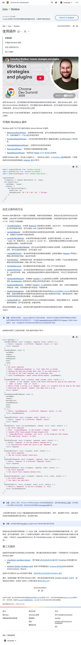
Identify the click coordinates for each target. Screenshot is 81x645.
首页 (4, 26)
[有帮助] (73, 26)
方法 (39, 279)
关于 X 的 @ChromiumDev (63, 615)
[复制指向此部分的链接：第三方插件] (17, 546)
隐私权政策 (11, 635)
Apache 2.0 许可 (68, 597)
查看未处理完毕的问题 (10, 618)
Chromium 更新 (34, 615)
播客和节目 (32, 625)
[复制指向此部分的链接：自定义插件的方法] (25, 209)
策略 (11, 218)
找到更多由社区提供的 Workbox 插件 (48, 573)
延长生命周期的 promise (60, 291)
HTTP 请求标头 (42, 153)
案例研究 (32, 618)
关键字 (71, 578)
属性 (29, 160)
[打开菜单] (3, 2)
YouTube (57, 618)
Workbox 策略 (58, 157)
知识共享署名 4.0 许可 (35, 597)
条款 (4, 635)
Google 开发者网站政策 (25, 600)
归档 (30, 621)
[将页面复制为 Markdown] (25, 31)
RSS (56, 626)
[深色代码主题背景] (73, 166)
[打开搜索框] (52, 2)
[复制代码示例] (76, 166)
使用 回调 (46, 320)
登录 (76, 2)
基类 (44, 505)
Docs (5, 9)
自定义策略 (67, 503)
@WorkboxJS (43, 581)
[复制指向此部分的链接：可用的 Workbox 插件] (29, 122)
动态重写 (52, 560)
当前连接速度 (44, 560)
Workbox (15, 9)
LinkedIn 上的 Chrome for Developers (63, 622)
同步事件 (27, 135)
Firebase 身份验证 (56, 566)
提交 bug (5, 615)
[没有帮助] (76, 26)
